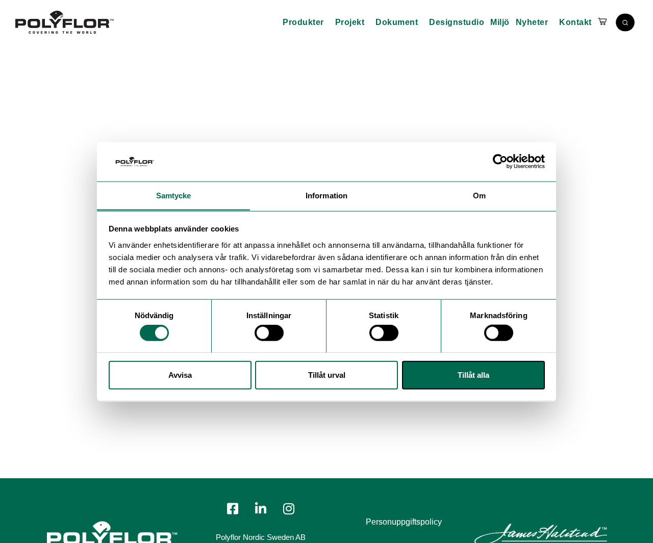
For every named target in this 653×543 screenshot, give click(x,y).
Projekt (350, 22)
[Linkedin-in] (260, 509)
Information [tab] (326, 195)
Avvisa (180, 374)
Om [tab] (479, 195)
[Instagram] (289, 509)
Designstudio (456, 22)
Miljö (500, 22)
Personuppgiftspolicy (404, 522)
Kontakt (575, 22)
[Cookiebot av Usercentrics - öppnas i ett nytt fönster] (500, 161)
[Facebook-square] (232, 509)
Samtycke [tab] (173, 195)
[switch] (269, 332)
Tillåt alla (473, 374)
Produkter (303, 22)
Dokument (396, 22)
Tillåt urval (326, 374)
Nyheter (532, 22)
